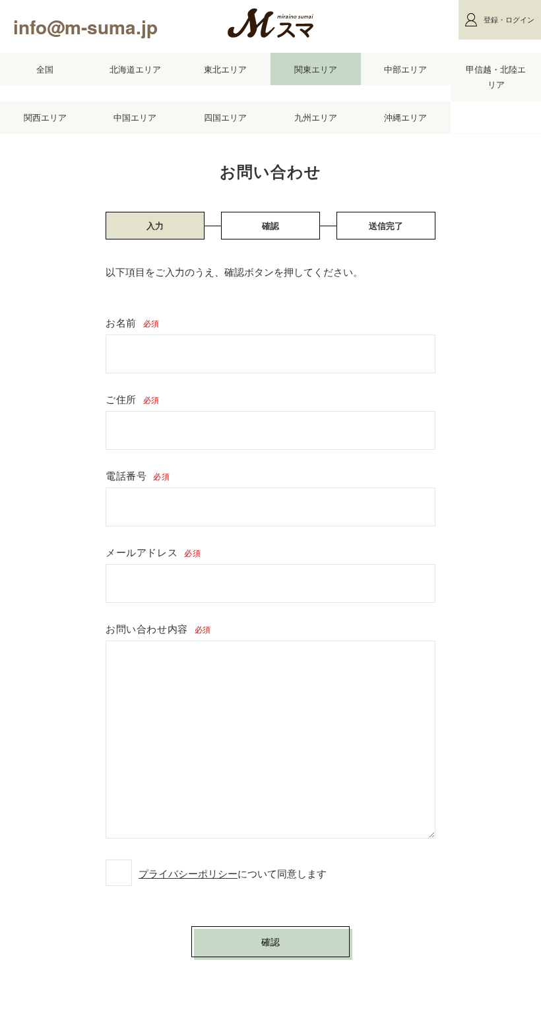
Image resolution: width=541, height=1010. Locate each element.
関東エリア (315, 69)
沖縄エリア (405, 117)
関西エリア (45, 117)
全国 (44, 69)
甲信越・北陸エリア (496, 76)
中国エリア (134, 117)
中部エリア (405, 69)
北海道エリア (135, 69)
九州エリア (315, 117)
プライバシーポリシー (188, 873)
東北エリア (225, 69)
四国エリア (225, 117)
